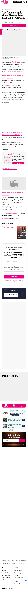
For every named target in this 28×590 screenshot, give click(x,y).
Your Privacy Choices (17, 580)
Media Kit (3, 579)
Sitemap (3, 582)
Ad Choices (17, 583)
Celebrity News (6, 9)
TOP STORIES (13, 25)
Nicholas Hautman (8, 22)
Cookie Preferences (18, 577)
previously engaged (13, 213)
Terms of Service (18, 570)
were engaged (9, 85)
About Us (3, 570)
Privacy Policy (14, 281)
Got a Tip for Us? (5, 575)
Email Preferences (5, 577)
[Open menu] (2, 1)
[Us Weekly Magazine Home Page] (5, 2)
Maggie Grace (16, 62)
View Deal (18, 163)
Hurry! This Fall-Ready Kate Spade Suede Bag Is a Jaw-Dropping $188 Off (18, 158)
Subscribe (17, 1)
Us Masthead (4, 573)
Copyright (16, 575)
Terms (20, 280)
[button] (24, 2)
